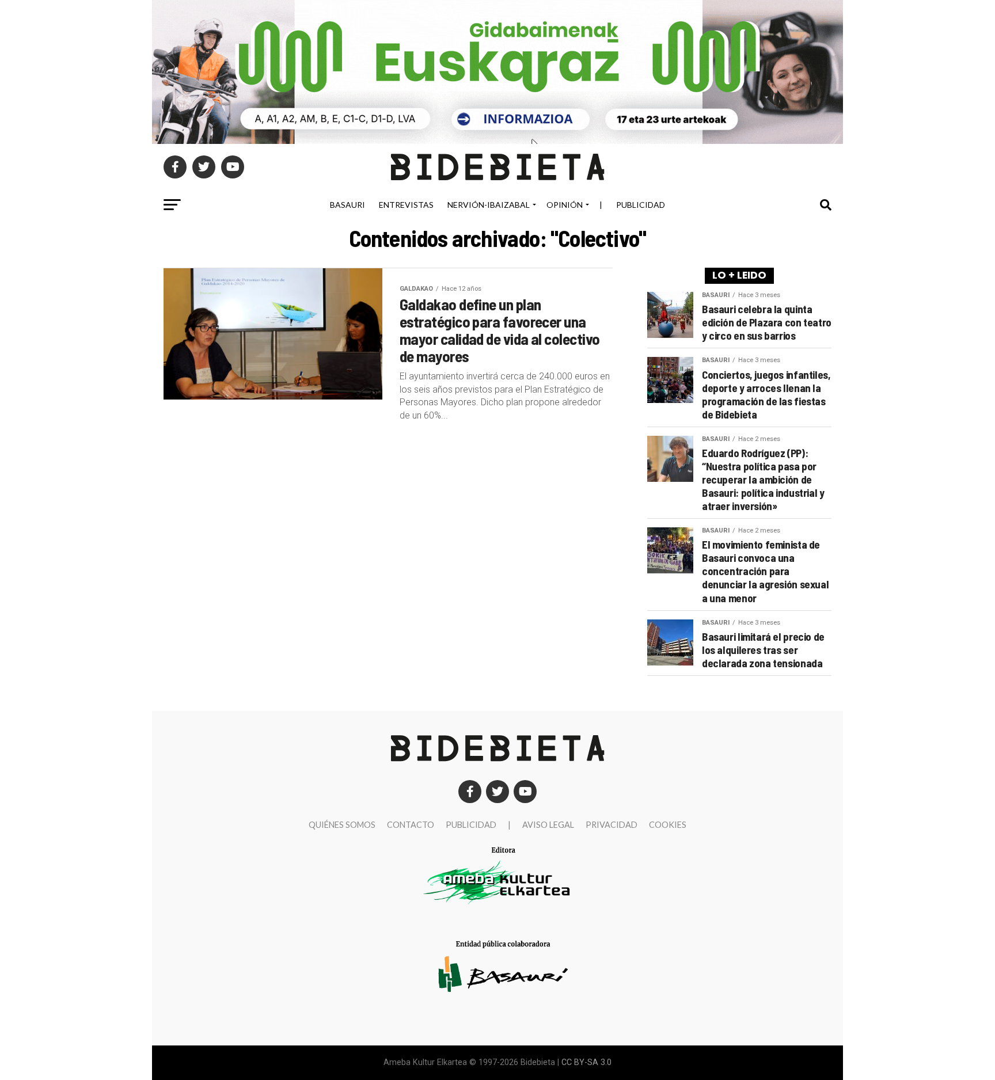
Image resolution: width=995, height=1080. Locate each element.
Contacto (410, 825)
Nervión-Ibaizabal (488, 205)
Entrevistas (406, 205)
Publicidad (640, 205)
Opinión (564, 205)
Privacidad (611, 825)
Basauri (347, 205)
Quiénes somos (342, 825)
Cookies (667, 825)
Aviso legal (548, 825)
